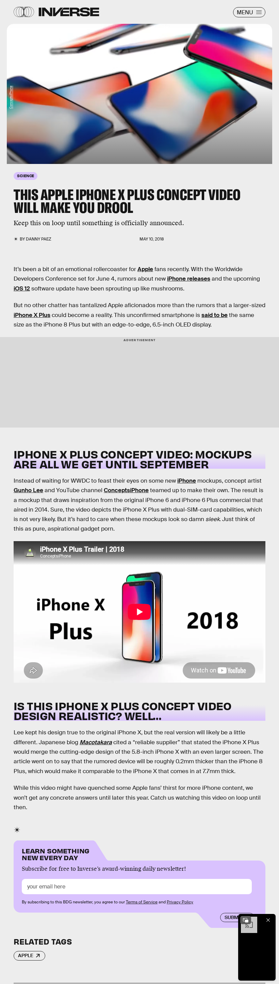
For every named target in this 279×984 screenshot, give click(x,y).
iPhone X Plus (32, 315)
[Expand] (245, 920)
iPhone (186, 480)
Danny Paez (38, 239)
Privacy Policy (180, 902)
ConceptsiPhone (11, 97)
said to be (214, 315)
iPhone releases (188, 278)
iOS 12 (22, 288)
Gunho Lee (28, 490)
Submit (234, 917)
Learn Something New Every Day (55, 853)
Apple (145, 269)
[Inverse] (68, 11)
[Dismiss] (268, 920)
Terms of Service (142, 902)
